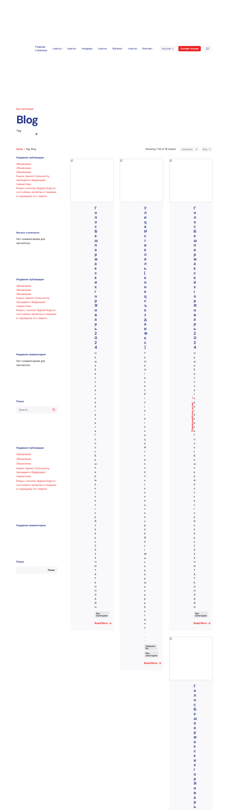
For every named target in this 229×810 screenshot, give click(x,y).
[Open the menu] (207, 48)
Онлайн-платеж (190, 48)
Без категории (24, 108)
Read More (101, 623)
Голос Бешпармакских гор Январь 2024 (96, 277)
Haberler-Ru (151, 647)
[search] (54, 410)
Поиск (20, 561)
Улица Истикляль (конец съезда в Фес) (145, 277)
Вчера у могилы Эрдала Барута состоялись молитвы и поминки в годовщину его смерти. (36, 192)
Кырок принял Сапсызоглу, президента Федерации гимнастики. (33, 180)
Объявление (23, 163)
